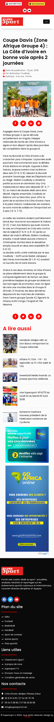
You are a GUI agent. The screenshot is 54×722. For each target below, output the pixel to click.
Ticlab (27, 716)
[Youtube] (29, 10)
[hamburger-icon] (46, 22)
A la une (20, 76)
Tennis (28, 76)
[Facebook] (25, 10)
